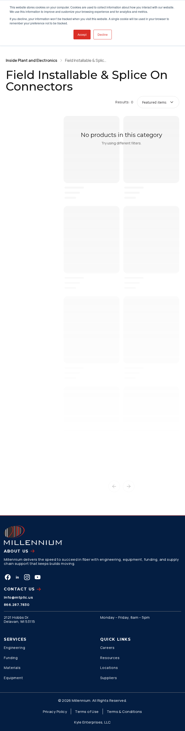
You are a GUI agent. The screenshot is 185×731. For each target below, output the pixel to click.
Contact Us (19, 589)
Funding (11, 657)
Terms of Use (87, 711)
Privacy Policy (55, 711)
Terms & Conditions (124, 711)
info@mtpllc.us (18, 597)
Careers (107, 647)
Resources (110, 657)
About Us (16, 551)
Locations (109, 667)
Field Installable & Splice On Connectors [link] (86, 60)
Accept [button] (82, 34)
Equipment (13, 677)
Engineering (14, 647)
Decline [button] (103, 34)
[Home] (33, 535)
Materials (12, 667)
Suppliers (108, 677)
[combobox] (158, 102)
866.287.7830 (16, 604)
